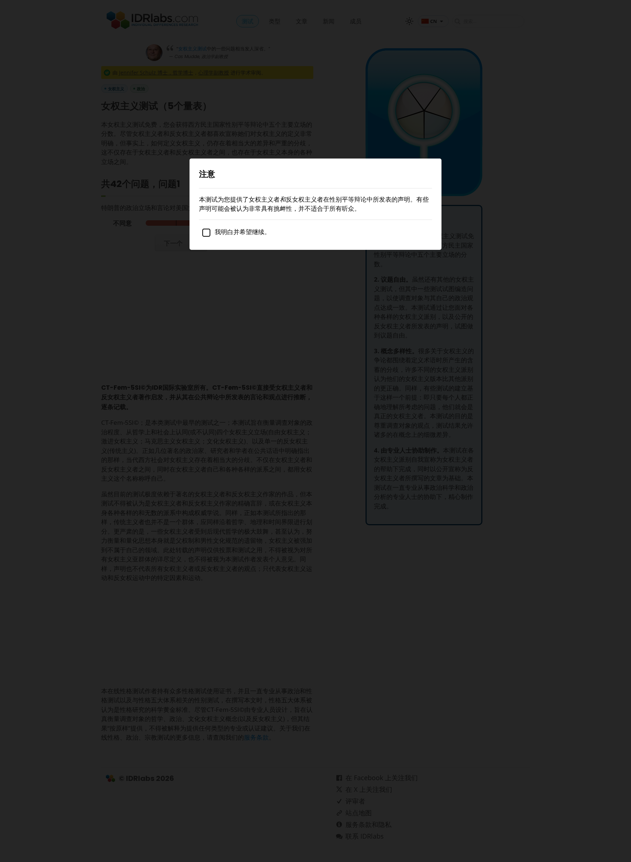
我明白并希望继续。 (242, 232)
